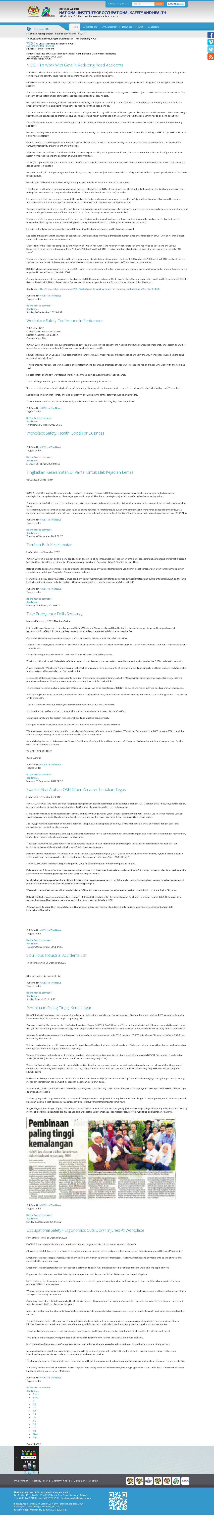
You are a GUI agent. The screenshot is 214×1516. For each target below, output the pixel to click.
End (35, 1437)
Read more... (32, 308)
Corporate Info (90, 26)
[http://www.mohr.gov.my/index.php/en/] (158, 1480)
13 (34, 1414)
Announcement (109, 26)
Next (35, 1434)
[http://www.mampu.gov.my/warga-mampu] (185, 1480)
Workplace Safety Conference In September (64, 320)
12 (34, 1410)
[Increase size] (25, 1468)
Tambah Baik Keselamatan (49, 544)
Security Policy (40, 1481)
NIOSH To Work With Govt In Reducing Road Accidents (74, 65)
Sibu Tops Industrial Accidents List (56, 955)
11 (34, 1407)
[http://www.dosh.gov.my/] (167, 1480)
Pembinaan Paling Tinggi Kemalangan (59, 1007)
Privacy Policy (21, 1481)
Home (75, 26)
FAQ (140, 26)
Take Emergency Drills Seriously (54, 613)
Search (159, 3)
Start (35, 1394)
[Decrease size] (34, 1468)
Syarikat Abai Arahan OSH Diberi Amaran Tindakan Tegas (76, 789)
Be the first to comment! (39, 305)
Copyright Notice (61, 1481)
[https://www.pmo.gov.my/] (139, 1480)
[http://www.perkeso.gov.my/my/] (176, 1480)
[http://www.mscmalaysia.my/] (149, 1480)
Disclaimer (79, 1481)
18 (34, 1430)
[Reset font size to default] (29, 1468)
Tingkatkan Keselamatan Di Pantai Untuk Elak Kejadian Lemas (80, 472)
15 (34, 1420)
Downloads (127, 26)
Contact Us (153, 26)
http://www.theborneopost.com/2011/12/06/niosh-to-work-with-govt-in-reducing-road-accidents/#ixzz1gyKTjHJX (99, 288)
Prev (35, 1397)
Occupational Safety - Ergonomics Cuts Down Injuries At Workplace (85, 1230)
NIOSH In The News (50, 295)
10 (34, 1404)
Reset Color (29, 1457)
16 (34, 1424)
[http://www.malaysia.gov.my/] (130, 1480)
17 (34, 1427)
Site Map (93, 1481)
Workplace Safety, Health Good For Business (65, 433)
